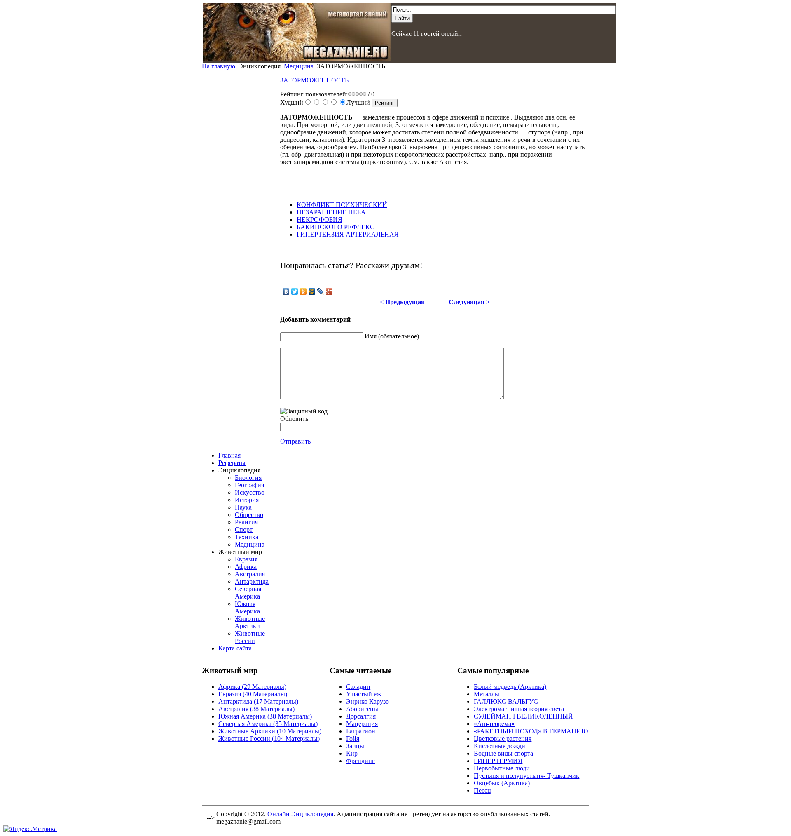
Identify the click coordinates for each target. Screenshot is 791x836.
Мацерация (362, 723)
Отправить (295, 441)
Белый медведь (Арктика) (510, 686)
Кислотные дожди (499, 745)
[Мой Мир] (312, 291)
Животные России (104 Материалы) (269, 738)
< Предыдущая (402, 301)
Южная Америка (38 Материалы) (265, 716)
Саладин (358, 686)
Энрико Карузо (367, 701)
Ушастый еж (363, 693)
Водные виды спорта (503, 753)
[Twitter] (294, 291)
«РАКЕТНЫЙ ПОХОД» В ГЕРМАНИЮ (531, 731)
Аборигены (362, 708)
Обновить (294, 418)
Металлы (486, 693)
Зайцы (355, 745)
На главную (218, 66)
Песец (482, 790)
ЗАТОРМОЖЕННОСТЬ (314, 80)
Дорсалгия (361, 716)
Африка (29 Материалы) (252, 686)
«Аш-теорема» (494, 723)
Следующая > (469, 301)
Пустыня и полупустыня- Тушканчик (526, 775)
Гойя (352, 738)
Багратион (360, 731)
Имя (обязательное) (392, 336)
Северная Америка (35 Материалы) (268, 723)
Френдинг (360, 760)
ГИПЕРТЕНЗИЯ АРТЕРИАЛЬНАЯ (348, 234)
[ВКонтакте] (286, 291)
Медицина (299, 66)
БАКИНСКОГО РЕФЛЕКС (335, 226)
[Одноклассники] (303, 291)
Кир (352, 753)
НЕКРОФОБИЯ (319, 219)
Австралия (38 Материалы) (256, 708)
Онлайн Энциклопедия (300, 813)
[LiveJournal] (320, 291)
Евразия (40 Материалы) (252, 693)
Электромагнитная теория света (519, 708)
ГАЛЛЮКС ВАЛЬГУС (506, 701)
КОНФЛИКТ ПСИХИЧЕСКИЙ (342, 204)
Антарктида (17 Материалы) (258, 701)
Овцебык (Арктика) (502, 783)
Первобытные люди (502, 768)
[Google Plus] (329, 291)
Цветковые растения (502, 738)
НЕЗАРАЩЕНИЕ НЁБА (331, 212)
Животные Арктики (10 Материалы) (269, 731)
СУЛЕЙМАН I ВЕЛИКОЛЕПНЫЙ (523, 716)
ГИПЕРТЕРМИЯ (498, 760)
